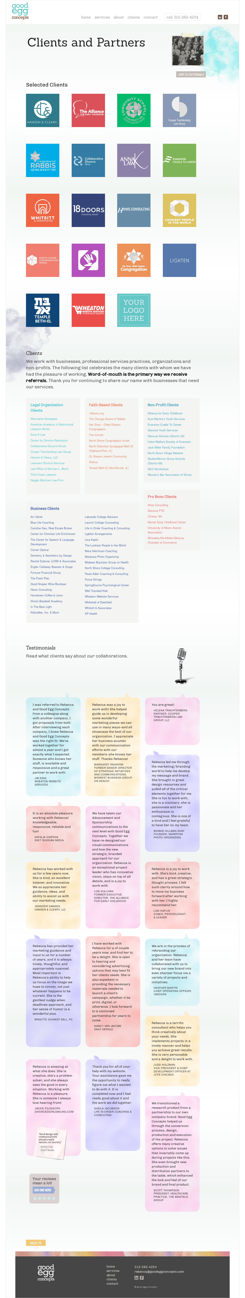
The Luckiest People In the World (105, 545)
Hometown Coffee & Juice (46, 595)
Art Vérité (36, 517)
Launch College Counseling (102, 522)
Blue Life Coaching (42, 522)
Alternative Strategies (43, 419)
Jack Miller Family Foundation (166, 447)
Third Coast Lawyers (43, 474)
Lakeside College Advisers (101, 517)
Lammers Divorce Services (47, 463)
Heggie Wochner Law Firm (46, 480)
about (119, 17)
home (86, 17)
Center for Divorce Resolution (49, 440)
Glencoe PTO (156, 510)
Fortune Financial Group (45, 572)
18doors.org (96, 413)
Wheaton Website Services (102, 596)
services (102, 17)
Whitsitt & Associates (98, 608)
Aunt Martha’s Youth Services (166, 419)
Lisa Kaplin (91, 539)
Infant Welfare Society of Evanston (169, 441)
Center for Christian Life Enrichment (52, 534)
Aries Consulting (158, 505)
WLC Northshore (158, 469)
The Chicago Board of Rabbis (107, 419)
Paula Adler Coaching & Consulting (106, 574)
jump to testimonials (191, 75)
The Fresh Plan (39, 578)
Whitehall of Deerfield (98, 602)
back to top (35, 1245)
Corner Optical (39, 550)
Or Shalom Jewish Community (108, 456)
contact (151, 17)
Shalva (93, 462)
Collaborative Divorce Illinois (48, 446)
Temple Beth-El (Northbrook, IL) (109, 468)
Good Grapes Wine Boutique (48, 584)
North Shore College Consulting (104, 568)
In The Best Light (41, 607)
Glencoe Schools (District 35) (166, 436)
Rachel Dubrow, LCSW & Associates (53, 561)
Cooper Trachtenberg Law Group (50, 451)
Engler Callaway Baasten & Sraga (51, 567)
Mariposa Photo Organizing (102, 556)
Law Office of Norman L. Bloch (49, 468)
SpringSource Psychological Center (107, 585)
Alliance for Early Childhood (165, 413)
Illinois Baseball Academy (46, 601)
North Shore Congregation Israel (109, 440)
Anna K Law (37, 434)
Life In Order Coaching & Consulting (107, 528)
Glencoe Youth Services (163, 430)
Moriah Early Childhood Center (167, 522)
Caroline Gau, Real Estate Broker (51, 528)
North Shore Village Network (165, 453)
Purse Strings (93, 579)
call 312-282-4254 (182, 17)
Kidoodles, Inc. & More (44, 612)
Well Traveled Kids (96, 591)
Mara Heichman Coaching (101, 551)
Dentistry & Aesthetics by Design (51, 555)
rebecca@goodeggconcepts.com (159, 1272)
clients (134, 17)
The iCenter (96, 435)
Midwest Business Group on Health (107, 562)
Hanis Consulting (41, 589)
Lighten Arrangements (98, 534)
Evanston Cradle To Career (164, 424)
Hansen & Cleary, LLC (44, 457)
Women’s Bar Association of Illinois (170, 474)
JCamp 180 (155, 516)
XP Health (91, 613)
